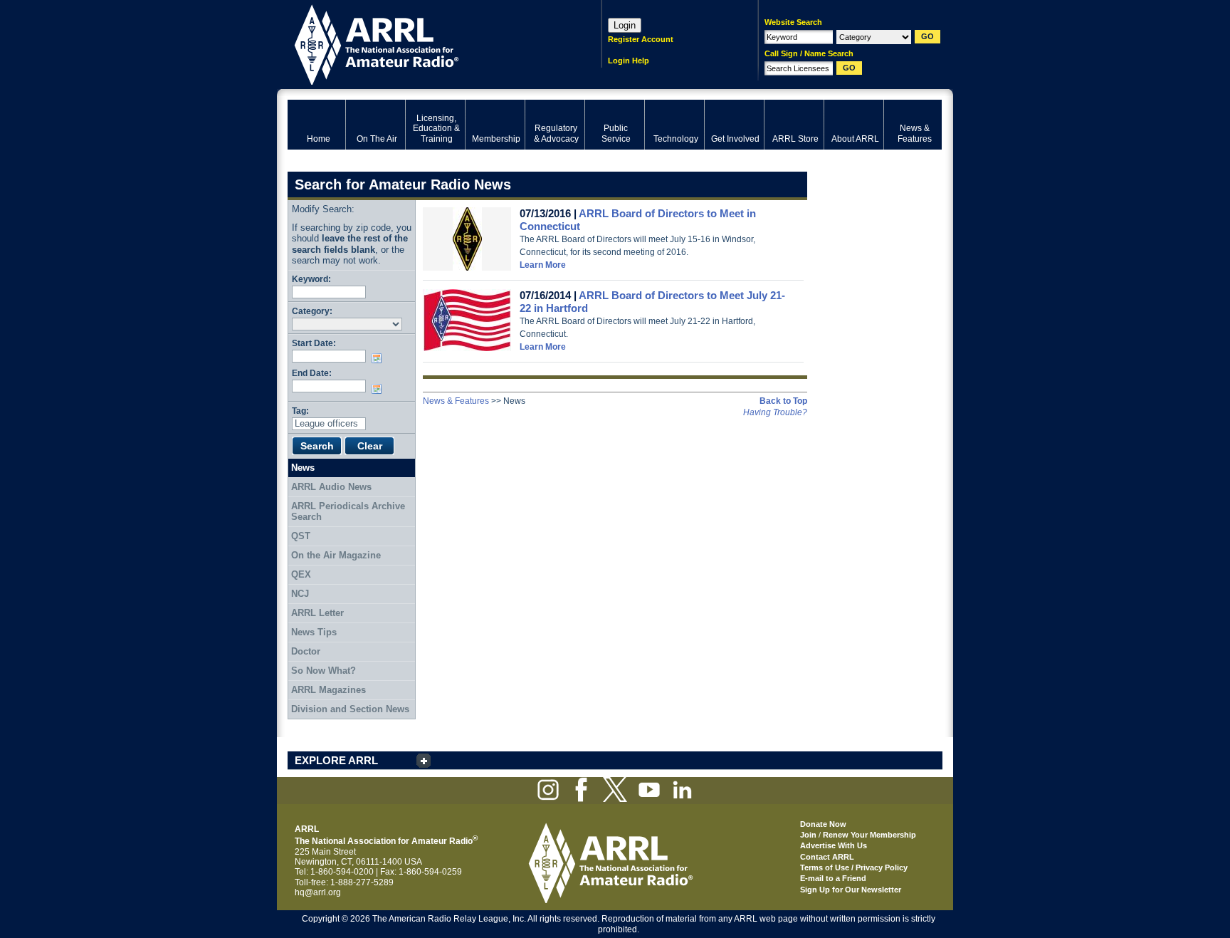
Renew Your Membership (869, 834)
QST (300, 536)
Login (625, 25)
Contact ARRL (827, 857)
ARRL (426, 43)
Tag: (300, 410)
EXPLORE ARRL (336, 760)
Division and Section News (350, 709)
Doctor (305, 651)
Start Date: (314, 343)
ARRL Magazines (328, 689)
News (303, 467)
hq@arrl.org (318, 892)
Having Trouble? (775, 412)
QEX (301, 574)
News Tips (314, 632)
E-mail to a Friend (833, 878)
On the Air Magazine (336, 555)
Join (808, 834)
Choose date (379, 358)
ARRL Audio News (331, 486)
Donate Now (823, 824)
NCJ (300, 593)
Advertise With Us (833, 845)
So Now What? (323, 670)
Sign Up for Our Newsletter (850, 889)
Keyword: (311, 278)
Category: (312, 311)
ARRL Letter (317, 613)
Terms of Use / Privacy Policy (854, 867)
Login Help (628, 60)
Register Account (640, 39)
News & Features (456, 401)
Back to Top (783, 401)
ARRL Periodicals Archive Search (348, 512)
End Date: (312, 372)
